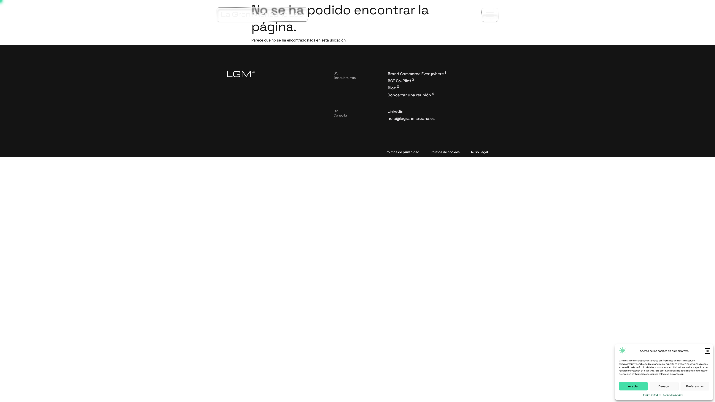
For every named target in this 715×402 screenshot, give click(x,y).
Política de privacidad (673, 395)
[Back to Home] (262, 14)
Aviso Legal (479, 152)
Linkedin (395, 111)
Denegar (664, 386)
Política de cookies (445, 152)
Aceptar (633, 386)
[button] (707, 351)
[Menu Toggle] (490, 15)
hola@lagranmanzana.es (411, 118)
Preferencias (695, 386)
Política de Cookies (652, 395)
